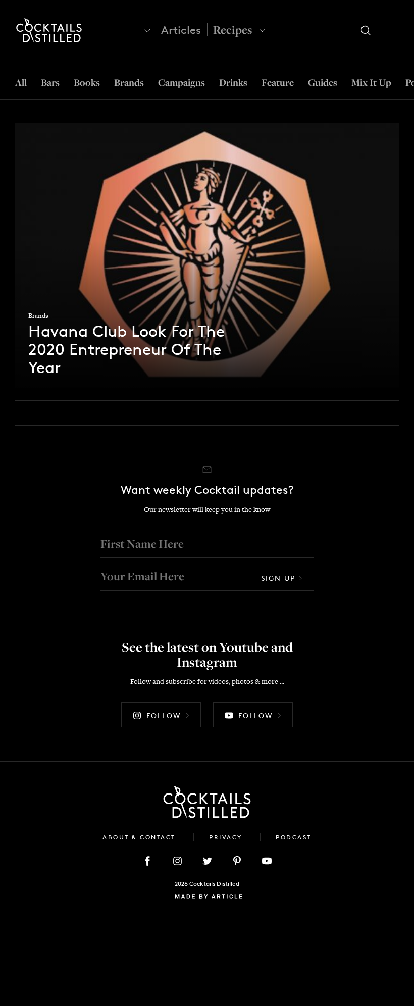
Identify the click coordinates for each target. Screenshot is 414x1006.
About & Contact (140, 837)
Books (87, 82)
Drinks (233, 82)
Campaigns (181, 82)
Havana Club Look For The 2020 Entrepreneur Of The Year (126, 350)
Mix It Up (371, 82)
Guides (322, 82)
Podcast (294, 837)
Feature (278, 82)
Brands (129, 82)
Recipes (232, 30)
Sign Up (278, 578)
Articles (181, 30)
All (21, 82)
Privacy (227, 837)
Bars (50, 82)
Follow (163, 715)
